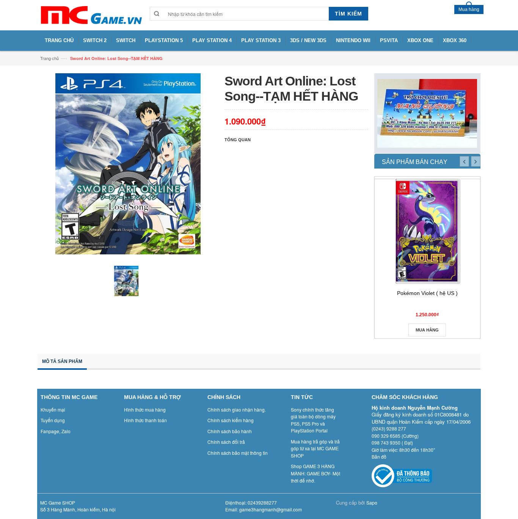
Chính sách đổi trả (226, 442)
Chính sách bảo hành (229, 431)
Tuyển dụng (53, 420)
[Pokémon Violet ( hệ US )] (427, 231)
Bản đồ (379, 456)
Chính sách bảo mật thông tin (237, 453)
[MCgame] (91, 15)
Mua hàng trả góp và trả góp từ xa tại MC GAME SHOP (315, 448)
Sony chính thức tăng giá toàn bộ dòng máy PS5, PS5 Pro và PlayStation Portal (313, 420)
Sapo (371, 502)
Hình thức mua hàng (145, 409)
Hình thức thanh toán (145, 420)
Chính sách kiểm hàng (230, 420)
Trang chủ (49, 58)
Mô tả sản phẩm (62, 361)
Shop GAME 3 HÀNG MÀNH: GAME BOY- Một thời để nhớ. (315, 473)
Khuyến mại (53, 409)
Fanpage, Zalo (56, 431)
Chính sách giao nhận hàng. (236, 409)
